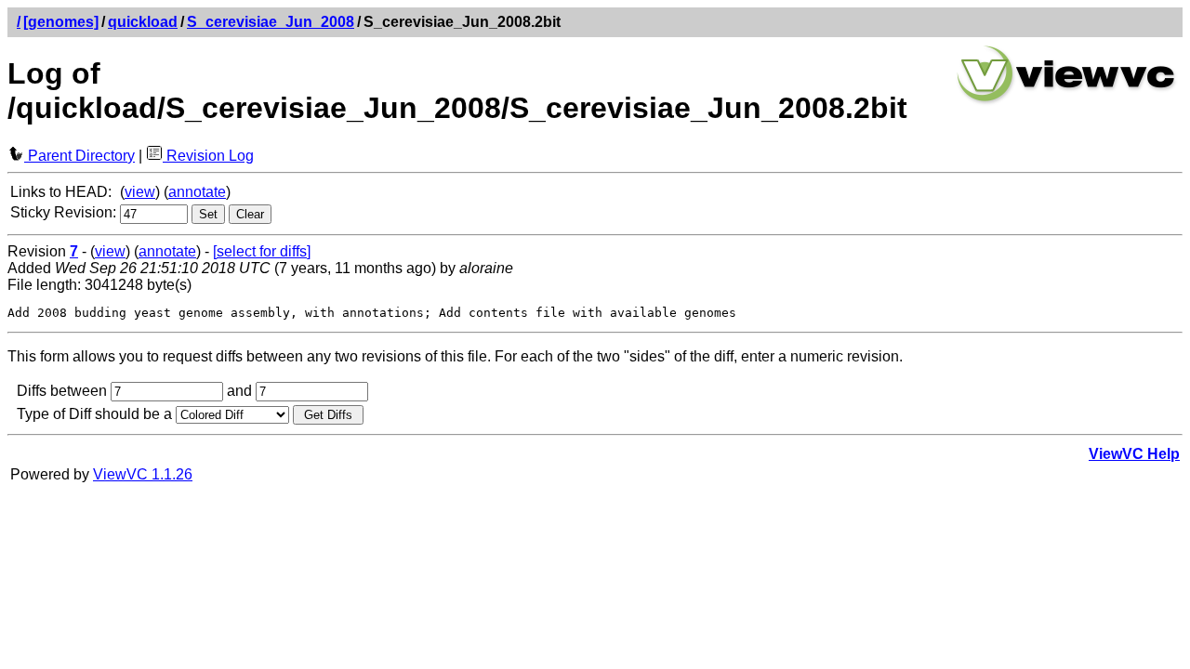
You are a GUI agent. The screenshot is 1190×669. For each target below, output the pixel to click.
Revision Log (208, 156)
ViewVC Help (1134, 454)
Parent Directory (79, 156)
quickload (143, 22)
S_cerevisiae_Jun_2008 (270, 22)
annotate (197, 192)
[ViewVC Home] (1066, 102)
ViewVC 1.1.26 (142, 474)
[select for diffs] (262, 251)
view (140, 192)
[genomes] (61, 22)
